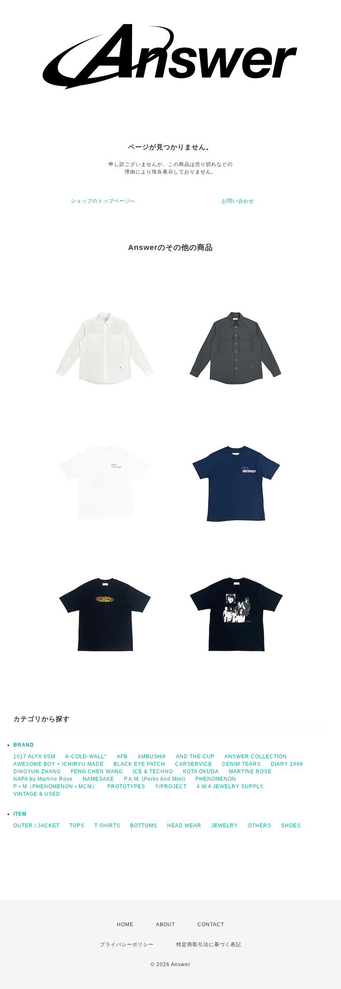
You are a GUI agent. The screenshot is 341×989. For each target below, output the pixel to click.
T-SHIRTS (107, 825)
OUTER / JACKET (36, 825)
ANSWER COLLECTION (256, 756)
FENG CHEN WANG (97, 771)
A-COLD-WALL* (86, 756)
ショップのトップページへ (103, 201)
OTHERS (259, 825)
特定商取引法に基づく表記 (208, 944)
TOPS (76, 825)
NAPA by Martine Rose (43, 779)
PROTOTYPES (126, 786)
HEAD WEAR (184, 825)
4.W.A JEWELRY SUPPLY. (230, 786)
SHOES (291, 825)
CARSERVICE (193, 764)
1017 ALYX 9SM (34, 756)
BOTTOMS (143, 825)
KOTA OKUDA (201, 771)
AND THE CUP (195, 756)
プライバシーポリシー (127, 944)
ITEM (20, 814)
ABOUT (165, 924)
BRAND (23, 745)
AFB (122, 756)
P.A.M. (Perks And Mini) (154, 779)
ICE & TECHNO (153, 771)
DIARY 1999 (287, 764)
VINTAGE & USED (36, 794)
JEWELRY (224, 825)
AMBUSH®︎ (152, 756)
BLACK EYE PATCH (139, 764)
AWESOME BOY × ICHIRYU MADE (58, 764)
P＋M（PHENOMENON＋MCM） (55, 786)
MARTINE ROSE (250, 771)
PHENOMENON (215, 779)
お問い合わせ (238, 201)
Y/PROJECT (171, 786)
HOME (125, 924)
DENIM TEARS (241, 764)
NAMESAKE (98, 779)
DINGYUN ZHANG (37, 771)
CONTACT (211, 924)
